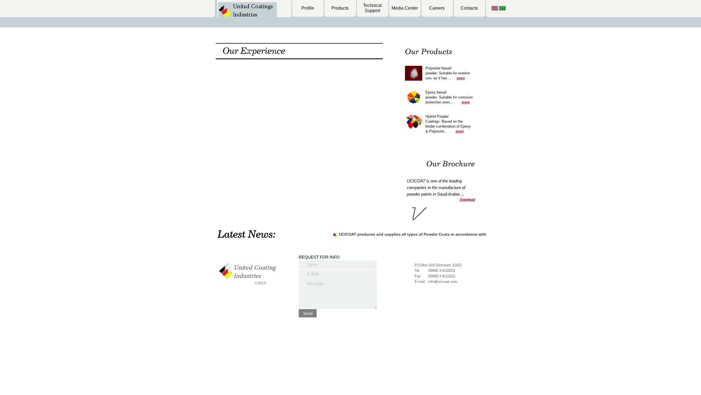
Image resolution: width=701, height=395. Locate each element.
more (461, 78)
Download (467, 200)
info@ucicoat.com (443, 282)
